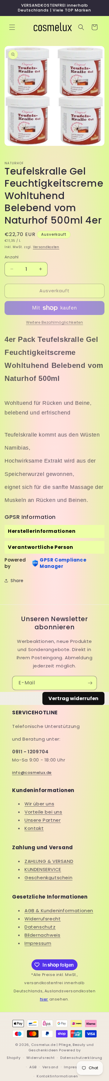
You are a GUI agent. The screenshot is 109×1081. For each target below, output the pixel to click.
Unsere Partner (43, 820)
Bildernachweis (42, 935)
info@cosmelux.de (32, 772)
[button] (12, 27)
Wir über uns (39, 804)
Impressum (38, 943)
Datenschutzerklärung (81, 1057)
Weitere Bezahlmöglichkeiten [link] (54, 322)
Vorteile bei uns (43, 812)
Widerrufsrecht (43, 919)
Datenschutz (40, 927)
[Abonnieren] (90, 683)
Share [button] (17, 581)
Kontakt (34, 828)
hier (44, 999)
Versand (50, 1067)
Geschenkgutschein (48, 877)
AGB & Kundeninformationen (59, 910)
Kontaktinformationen (57, 1076)
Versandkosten (46, 247)
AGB (33, 1067)
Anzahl (11, 257)
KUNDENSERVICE (43, 869)
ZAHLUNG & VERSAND (49, 861)
